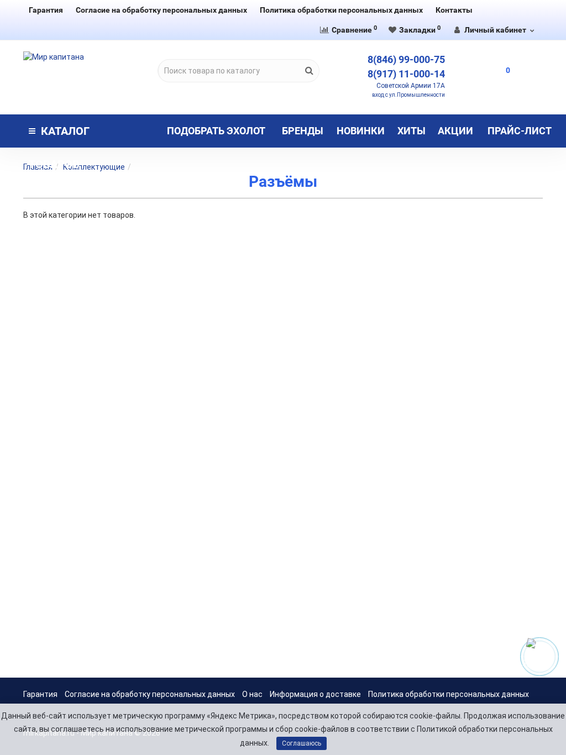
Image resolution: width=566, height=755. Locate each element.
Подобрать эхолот (216, 131)
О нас (252, 694)
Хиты (411, 131)
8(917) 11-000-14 (406, 74)
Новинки (361, 131)
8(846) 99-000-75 (406, 59)
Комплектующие (94, 166)
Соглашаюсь (301, 743)
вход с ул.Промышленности (408, 95)
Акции (455, 131)
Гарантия (46, 10)
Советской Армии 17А (410, 86)
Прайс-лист (520, 131)
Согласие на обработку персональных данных (161, 10)
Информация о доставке (315, 694)
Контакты (454, 10)
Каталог (59, 136)
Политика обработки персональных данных (341, 10)
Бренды (302, 131)
